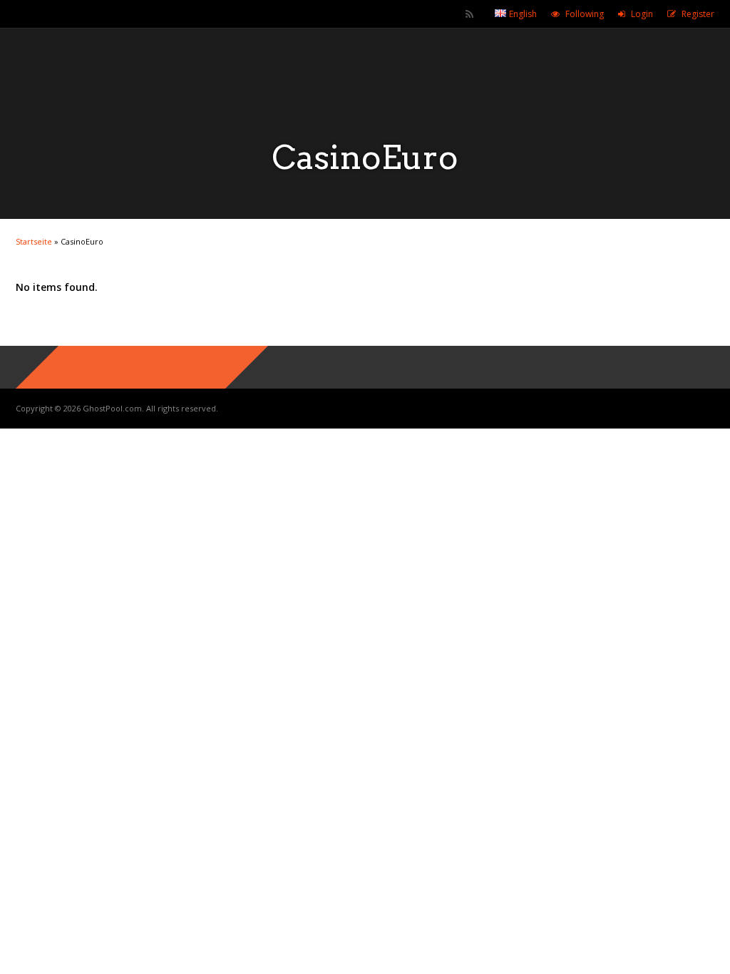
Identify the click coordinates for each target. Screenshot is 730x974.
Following (584, 14)
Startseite (34, 241)
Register (698, 14)
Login (642, 14)
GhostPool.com (112, 408)
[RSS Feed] (469, 14)
